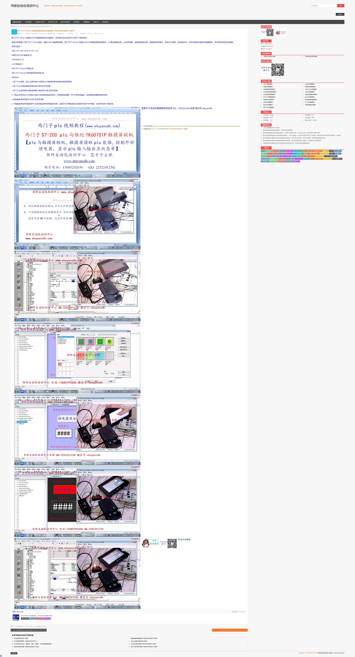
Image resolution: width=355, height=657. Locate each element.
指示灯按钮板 (65, 22)
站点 (32, 618)
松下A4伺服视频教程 (269, 97)
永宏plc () (338, 153)
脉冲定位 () (282, 151)
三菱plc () (332, 153)
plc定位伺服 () (307, 151)
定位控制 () (290, 151)
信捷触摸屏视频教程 (269, 89)
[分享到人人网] (187, 539)
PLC (13, 626)
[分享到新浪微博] (183, 539)
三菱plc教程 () (325, 153)
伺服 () (268, 156)
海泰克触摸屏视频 (310, 105)
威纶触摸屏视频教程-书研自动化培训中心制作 (144, 638)
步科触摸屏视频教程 (311, 99)
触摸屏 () (325, 151)
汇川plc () (303, 156)
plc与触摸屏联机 (34, 33)
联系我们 (106, 22)
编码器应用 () (328, 158)
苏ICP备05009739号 (311, 653)
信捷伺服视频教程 (310, 86)
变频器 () (263, 153)
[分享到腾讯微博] (185, 539)
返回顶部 (14, 653)
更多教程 (77, 22)
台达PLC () (290, 153)
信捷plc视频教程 (268, 86)
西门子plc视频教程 (268, 107)
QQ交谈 (39, 618)
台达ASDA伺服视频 (310, 89)
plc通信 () (275, 151)
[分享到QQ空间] (181, 539)
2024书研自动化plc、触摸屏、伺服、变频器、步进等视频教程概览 (33, 644)
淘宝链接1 (28, 22)
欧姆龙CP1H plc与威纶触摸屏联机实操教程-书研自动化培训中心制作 (229, 630)
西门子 (45, 33)
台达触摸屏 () (265, 161)
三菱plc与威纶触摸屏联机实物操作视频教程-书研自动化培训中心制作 (29, 630)
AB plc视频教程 (267, 84)
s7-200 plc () (338, 151)
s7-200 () (331, 151)
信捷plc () (317, 153)
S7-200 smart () (299, 158)
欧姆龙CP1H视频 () (285, 156)
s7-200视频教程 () (299, 153)
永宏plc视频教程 (268, 102)
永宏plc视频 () (319, 156)
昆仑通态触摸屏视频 (311, 94)
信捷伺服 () (282, 161)
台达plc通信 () (275, 156)
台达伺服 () (282, 158)
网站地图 (301, 653)
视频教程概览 (16, 22)
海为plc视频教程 (268, 105)
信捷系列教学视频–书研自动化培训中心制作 (26, 646)
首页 (13, 26)
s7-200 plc (30, 626)
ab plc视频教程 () (337, 158)
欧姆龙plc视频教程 (268, 99)
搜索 (341, 5)
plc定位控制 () (298, 151)
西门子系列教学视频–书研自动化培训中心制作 (144, 646)
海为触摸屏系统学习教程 (21, 638)
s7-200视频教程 (38, 626)
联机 (42, 33)
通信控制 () (269, 151)
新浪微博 (47, 618)
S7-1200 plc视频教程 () (330, 156)
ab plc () (312, 158)
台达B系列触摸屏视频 (269, 92)
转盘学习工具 (40, 22)
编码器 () (306, 158)
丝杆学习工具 (52, 22)
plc (16, 26)
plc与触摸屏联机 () (317, 151)
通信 (54, 33)
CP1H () (263, 156)
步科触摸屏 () (319, 158)
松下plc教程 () (265, 158)
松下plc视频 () (296, 156)
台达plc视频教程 (310, 92)
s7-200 (25, 626)
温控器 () (297, 161)
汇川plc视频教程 (310, 102)
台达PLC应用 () (281, 153)
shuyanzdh (21, 33)
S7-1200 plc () (311, 156)
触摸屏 (44, 626)
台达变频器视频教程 (269, 94)
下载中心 (96, 22)
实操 (39, 33)
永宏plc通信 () (274, 161)
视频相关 (50, 33)
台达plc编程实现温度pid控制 (139, 641)
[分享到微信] (190, 539)
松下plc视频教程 (310, 97)
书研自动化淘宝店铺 (269, 56)
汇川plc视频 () (290, 158)
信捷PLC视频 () (309, 153)
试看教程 (86, 22)
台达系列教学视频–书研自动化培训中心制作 (143, 644)
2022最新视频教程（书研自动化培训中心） (26, 641)
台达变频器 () (290, 161)
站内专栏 (25, 618)
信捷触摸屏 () (274, 158)
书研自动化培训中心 (177, 129)
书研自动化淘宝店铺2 (311, 56)
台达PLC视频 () (271, 153)
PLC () (263, 151)
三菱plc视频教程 (310, 84)
